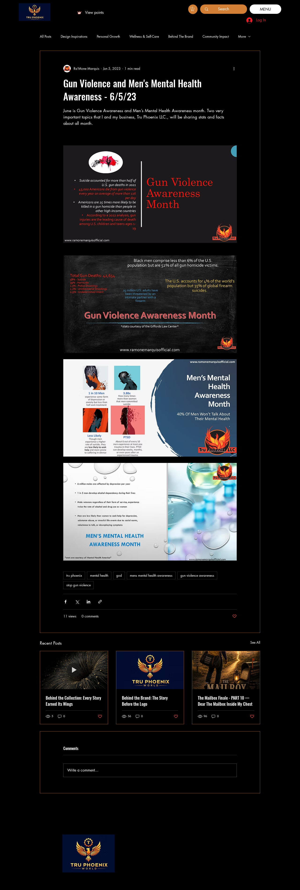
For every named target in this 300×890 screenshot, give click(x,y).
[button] (192, 9)
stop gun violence (78, 585)
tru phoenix (74, 575)
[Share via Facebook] (65, 601)
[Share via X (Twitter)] (77, 601)
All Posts (45, 36)
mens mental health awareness (151, 575)
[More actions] (234, 68)
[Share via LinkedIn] (88, 601)
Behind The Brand (180, 36)
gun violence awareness (197, 575)
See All (255, 642)
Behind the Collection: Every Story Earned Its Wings (73, 701)
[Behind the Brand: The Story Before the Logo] (150, 670)
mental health (99, 575)
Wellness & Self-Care (144, 36)
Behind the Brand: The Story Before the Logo (145, 701)
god (119, 575)
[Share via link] (100, 601)
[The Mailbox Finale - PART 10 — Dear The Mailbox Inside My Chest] (226, 670)
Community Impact (215, 36)
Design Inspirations (74, 36)
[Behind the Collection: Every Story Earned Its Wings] (74, 670)
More (242, 36)
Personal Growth (108, 36)
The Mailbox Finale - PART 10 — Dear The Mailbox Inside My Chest (225, 701)
